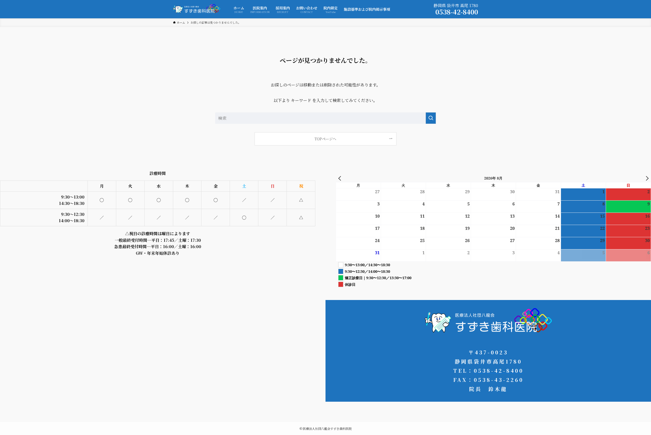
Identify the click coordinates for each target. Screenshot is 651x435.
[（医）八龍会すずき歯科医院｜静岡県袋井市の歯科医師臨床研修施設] (196, 9)
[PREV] (340, 178)
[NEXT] (646, 178)
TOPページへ (325, 138)
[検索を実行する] (431, 118)
